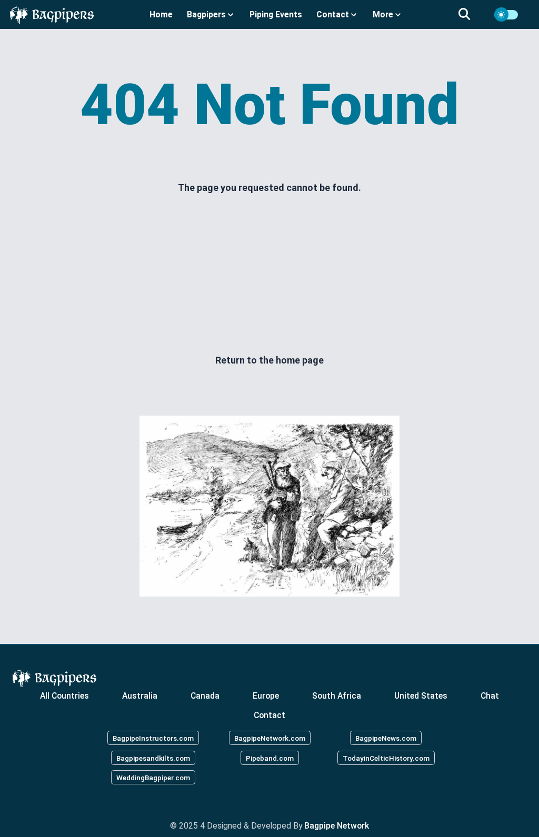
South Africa (336, 695)
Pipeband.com (270, 757)
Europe (266, 695)
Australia (139, 695)
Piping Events (275, 14)
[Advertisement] (269, 274)
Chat (490, 695)
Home (161, 14)
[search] (470, 14)
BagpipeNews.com (385, 737)
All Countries (64, 695)
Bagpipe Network (336, 826)
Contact (269, 715)
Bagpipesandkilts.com (153, 757)
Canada (205, 695)
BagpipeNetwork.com (269, 737)
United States (420, 695)
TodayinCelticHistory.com (386, 757)
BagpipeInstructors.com (153, 737)
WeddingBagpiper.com (153, 777)
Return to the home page (269, 360)
